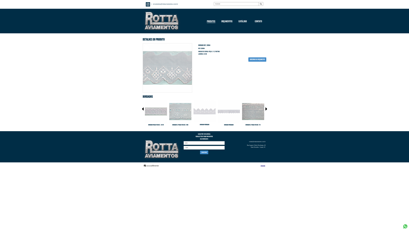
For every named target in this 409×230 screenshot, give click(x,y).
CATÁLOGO (242, 21)
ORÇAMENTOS (227, 21)
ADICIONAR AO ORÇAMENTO (257, 59)
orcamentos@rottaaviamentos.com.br (165, 4)
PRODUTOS (211, 21)
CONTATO (258, 21)
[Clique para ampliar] (167, 67)
